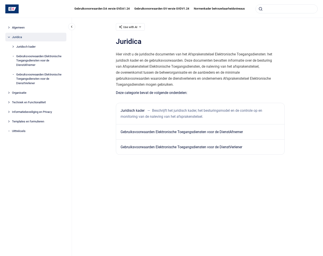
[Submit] (260, 8)
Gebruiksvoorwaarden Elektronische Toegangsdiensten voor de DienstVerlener (38, 79)
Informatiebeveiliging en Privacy (32, 112)
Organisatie (19, 92)
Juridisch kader (26, 46)
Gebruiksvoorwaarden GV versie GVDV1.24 (161, 8)
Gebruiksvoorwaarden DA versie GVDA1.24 (102, 8)
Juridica (17, 37)
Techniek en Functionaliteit (29, 102)
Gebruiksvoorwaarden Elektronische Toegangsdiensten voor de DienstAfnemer (38, 61)
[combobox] (286, 9)
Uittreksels (19, 131)
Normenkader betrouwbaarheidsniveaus (219, 8)
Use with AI (130, 27)
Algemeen (18, 27)
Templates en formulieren (28, 121)
